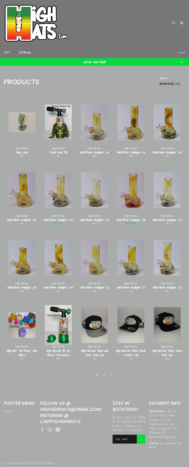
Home (7, 52)
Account (181, 52)
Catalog (25, 52)
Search (8, 410)
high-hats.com (18, 463)
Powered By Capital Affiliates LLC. (42, 463)
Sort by (163, 78)
